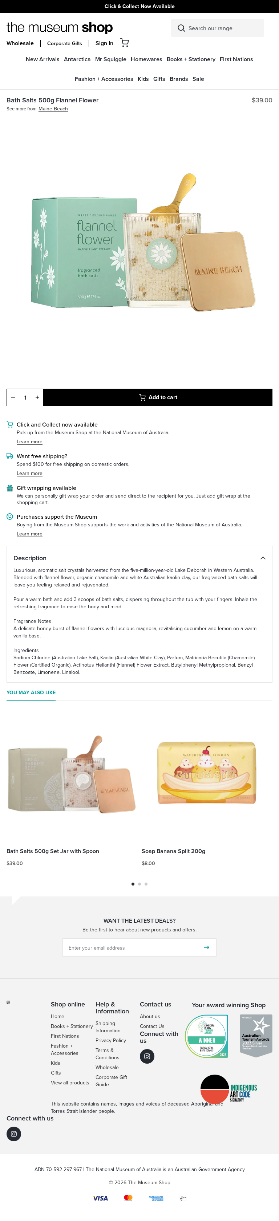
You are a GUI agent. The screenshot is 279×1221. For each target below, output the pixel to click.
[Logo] (60, 28)
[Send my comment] (207, 947)
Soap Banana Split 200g (173, 851)
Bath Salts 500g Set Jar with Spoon (53, 851)
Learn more (30, 442)
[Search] (181, 28)
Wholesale (20, 43)
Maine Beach (53, 109)
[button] (124, 42)
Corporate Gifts (64, 43)
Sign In (104, 43)
